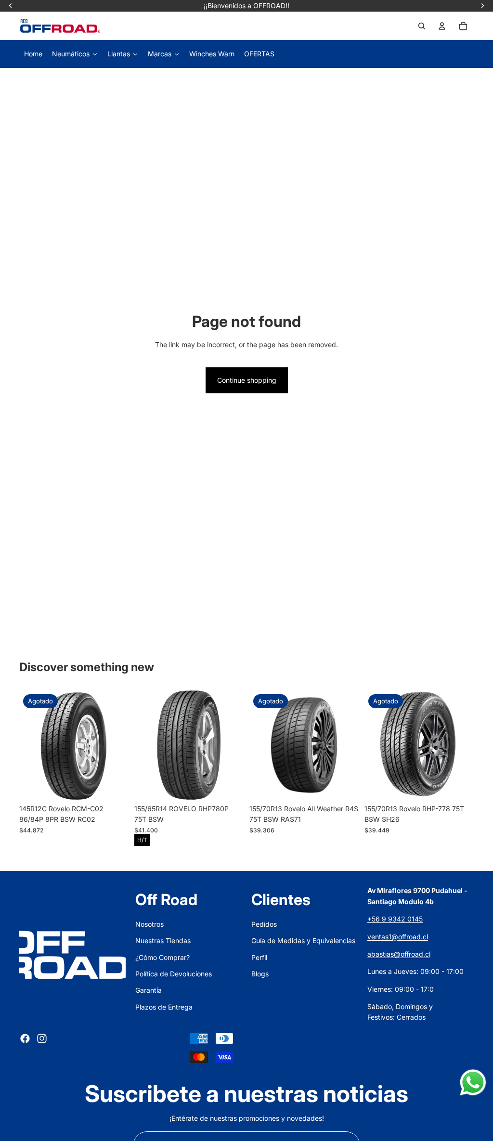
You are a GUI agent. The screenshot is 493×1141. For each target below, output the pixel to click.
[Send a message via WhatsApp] (473, 1082)
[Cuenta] (442, 26)
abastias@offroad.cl (398, 954)
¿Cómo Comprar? (162, 957)
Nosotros (149, 924)
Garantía (148, 990)
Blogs (260, 974)
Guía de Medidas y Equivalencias (303, 940)
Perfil (259, 957)
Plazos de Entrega (164, 1007)
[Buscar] (421, 26)
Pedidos (264, 924)
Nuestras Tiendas (163, 940)
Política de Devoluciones (173, 974)
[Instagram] (42, 1038)
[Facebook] (25, 1038)
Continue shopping (246, 380)
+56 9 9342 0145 (395, 919)
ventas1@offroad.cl (397, 937)
